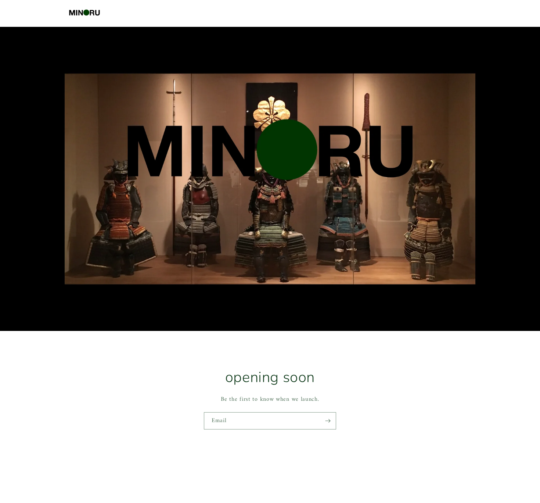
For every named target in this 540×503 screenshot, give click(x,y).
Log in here (299, 484)
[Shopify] (304, 470)
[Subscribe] (328, 420)
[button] (442, 12)
